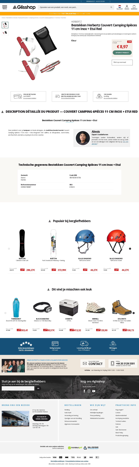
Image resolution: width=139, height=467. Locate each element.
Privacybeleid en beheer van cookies (76, 461)
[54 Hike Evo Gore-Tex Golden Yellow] (122, 308)
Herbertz (76, 21)
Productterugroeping (121, 435)
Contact (117, 413)
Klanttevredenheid (121, 415)
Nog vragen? (119, 410)
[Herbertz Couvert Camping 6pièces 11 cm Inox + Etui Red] (38, 53)
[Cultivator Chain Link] (22, 243)
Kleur (73, 40)
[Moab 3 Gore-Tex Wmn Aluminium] (95, 308)
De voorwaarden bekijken (68, 98)
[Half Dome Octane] (116, 243)
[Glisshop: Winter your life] (24, 7)
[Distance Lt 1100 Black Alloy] (42, 308)
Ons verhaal (93, 410)
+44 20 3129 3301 (125, 363)
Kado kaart (68, 413)
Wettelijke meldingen (58, 461)
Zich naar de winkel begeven (41, 418)
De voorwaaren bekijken (29, 98)
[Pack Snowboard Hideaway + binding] (53, 243)
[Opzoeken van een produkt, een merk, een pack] (111, 7)
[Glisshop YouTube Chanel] (93, 391)
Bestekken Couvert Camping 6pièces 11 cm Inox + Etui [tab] (69, 120)
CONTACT (95, 364)
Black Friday (119, 433)
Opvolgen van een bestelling (73, 418)
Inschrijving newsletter (122, 418)
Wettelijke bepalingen (96, 413)
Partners (118, 424)
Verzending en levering (71, 415)
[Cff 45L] (69, 308)
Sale (116, 427)
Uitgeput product (122, 53)
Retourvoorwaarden (71, 421)
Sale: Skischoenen (120, 430)
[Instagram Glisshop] (89, 391)
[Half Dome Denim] (84, 243)
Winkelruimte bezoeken (97, 418)
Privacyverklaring (95, 415)
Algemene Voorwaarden (72, 424)
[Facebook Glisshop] (84, 391)
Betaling (67, 410)
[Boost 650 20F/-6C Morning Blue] (16, 308)
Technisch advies (120, 421)
